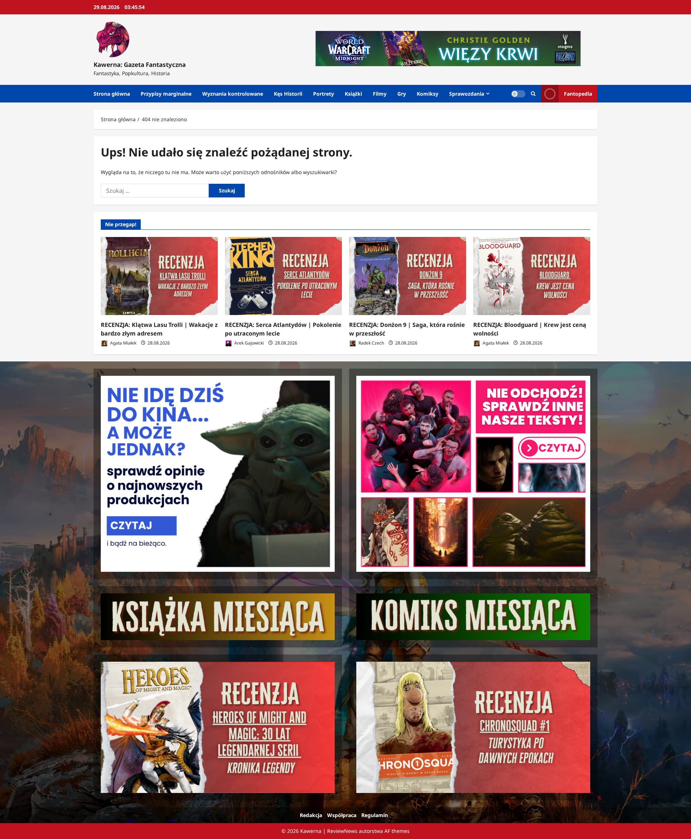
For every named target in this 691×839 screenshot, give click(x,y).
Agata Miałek (122, 343)
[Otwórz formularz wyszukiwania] (533, 94)
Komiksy (427, 93)
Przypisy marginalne (166, 93)
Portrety (323, 93)
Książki (353, 93)
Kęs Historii (288, 93)
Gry (401, 93)
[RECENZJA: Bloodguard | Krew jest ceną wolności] (531, 276)
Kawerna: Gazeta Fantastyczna (140, 64)
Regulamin (374, 815)
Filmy (380, 93)
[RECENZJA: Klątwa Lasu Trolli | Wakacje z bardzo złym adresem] (159, 276)
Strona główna (112, 93)
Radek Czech (370, 343)
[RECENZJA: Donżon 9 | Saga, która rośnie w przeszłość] (407, 276)
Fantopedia (578, 93)
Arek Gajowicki (248, 343)
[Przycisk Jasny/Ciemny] (518, 93)
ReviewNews (342, 830)
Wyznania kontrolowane (232, 93)
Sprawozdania (466, 93)
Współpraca (341, 815)
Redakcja (311, 815)
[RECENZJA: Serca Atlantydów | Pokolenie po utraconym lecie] (283, 276)
